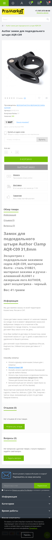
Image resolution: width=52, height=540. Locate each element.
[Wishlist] (39, 98)
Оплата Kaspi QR (15, 367)
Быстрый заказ (26, 167)
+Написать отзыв (14, 426)
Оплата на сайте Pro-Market (22, 490)
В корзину (26, 159)
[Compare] (46, 98)
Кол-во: (7, 148)
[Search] (47, 19)
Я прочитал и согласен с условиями (26, 490)
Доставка (17, 185)
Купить (42, 139)
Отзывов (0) (9, 220)
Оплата (16, 175)
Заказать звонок (42, 13)
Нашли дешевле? (22, 122)
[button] (21, 3)
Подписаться (42, 486)
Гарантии (17, 195)
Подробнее (33, 528)
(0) (25, 98)
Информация (10, 215)
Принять (27, 535)
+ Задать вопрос (13, 458)
